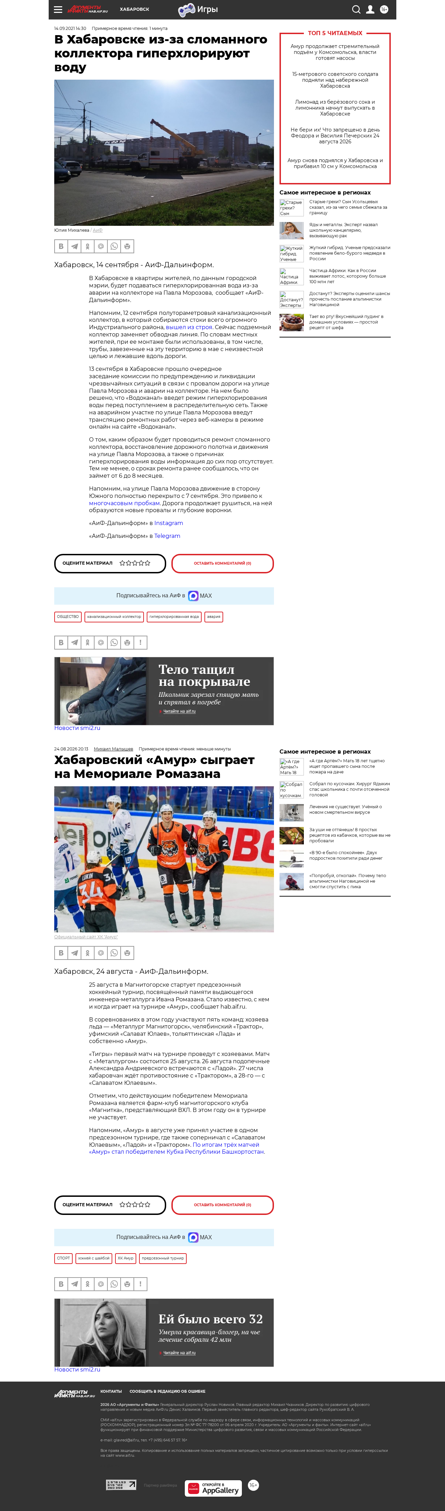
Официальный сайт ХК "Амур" (86, 936)
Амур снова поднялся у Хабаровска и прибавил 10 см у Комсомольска (335, 163)
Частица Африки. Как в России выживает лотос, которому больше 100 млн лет (347, 276)
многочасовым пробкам (124, 503)
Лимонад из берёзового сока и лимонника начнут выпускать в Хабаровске (335, 108)
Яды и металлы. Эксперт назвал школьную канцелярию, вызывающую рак (343, 230)
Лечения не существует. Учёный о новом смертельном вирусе (345, 809)
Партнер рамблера (160, 1485)
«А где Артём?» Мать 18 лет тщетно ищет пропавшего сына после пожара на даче (347, 766)
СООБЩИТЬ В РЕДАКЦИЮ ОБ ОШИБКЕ (167, 1391)
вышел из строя (189, 327)
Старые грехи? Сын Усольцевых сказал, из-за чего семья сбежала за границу (348, 207)
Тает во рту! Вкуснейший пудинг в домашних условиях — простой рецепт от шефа (346, 322)
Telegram (167, 536)
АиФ (98, 230)
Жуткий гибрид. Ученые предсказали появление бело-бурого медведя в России (349, 253)
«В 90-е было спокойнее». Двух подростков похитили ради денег (346, 855)
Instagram (169, 523)
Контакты (111, 1391)
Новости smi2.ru (77, 728)
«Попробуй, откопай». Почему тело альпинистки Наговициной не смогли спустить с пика (347, 881)
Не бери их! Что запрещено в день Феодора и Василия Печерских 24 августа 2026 (335, 136)
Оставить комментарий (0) (222, 563)
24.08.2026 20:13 (71, 748)
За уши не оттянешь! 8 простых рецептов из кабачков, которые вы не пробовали (349, 835)
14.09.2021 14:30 (70, 28)
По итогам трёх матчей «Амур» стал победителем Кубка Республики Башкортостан (176, 1148)
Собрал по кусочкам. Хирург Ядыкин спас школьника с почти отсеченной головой (349, 789)
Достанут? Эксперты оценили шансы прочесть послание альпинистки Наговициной (349, 299)
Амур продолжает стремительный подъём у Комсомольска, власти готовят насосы (335, 52)
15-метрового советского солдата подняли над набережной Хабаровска (335, 80)
